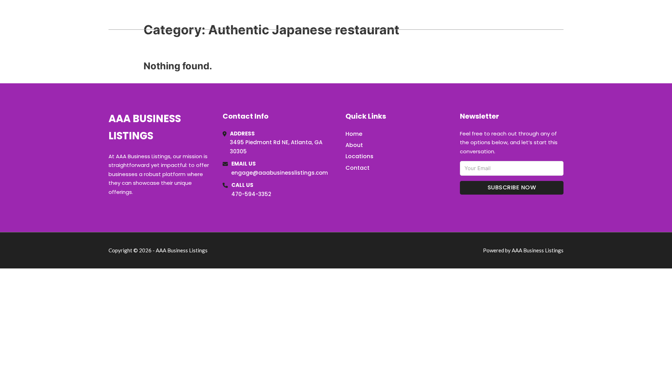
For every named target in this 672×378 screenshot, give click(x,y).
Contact (357, 168)
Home (482, 15)
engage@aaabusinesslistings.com (279, 172)
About (354, 145)
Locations (514, 15)
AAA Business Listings (174, 14)
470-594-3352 (251, 194)
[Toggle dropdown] (561, 14)
